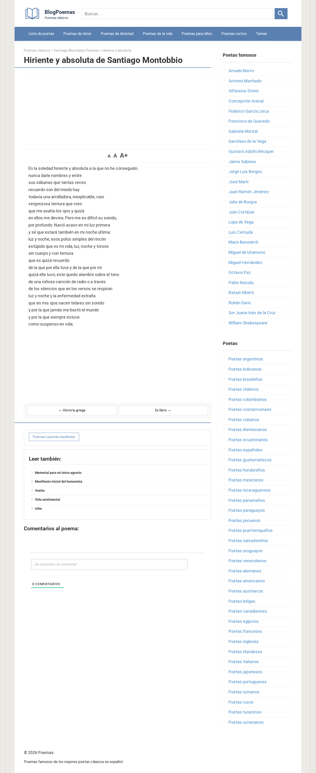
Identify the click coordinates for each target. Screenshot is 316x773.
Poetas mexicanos (246, 480)
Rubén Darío (240, 302)
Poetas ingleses (244, 641)
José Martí (238, 181)
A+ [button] (124, 155)
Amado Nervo (241, 70)
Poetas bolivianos (245, 369)
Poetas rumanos (244, 691)
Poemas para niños (197, 33)
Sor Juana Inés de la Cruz (252, 312)
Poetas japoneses (245, 671)
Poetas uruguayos (246, 550)
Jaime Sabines (242, 161)
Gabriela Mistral (243, 131)
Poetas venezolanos (247, 560)
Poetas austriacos (246, 591)
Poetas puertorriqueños (251, 530)
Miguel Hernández (245, 262)
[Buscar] (281, 13)
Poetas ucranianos (246, 722)
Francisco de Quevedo (249, 121)
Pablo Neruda (241, 282)
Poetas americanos (247, 580)
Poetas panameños (247, 500)
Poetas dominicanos (248, 429)
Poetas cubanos (244, 419)
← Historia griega (72, 410)
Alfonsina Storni (243, 90)
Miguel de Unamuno (247, 252)
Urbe (38, 508)
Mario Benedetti (243, 242)
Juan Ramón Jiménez (249, 191)
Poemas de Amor (77, 33)
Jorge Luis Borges (245, 171)
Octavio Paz (240, 272)
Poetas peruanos (244, 520)
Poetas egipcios (244, 621)
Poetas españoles (245, 449)
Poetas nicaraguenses (250, 490)
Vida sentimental (47, 499)
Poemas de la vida (157, 33)
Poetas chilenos (244, 389)
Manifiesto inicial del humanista (58, 481)
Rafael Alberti (241, 292)
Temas (261, 33)
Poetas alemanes (245, 570)
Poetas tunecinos (245, 712)
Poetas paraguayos (247, 510)
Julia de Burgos (243, 201)
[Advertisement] (117, 109)
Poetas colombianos (248, 399)
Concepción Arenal (246, 101)
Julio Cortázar (241, 212)
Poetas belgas (242, 601)
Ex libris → (163, 410)
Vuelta (40, 490)
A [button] (109, 156)
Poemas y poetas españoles (54, 437)
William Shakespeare (248, 322)
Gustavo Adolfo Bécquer (251, 151)
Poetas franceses (245, 631)
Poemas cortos (234, 33)
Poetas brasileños (245, 379)
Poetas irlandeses (245, 651)
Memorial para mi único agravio (58, 473)
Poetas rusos (241, 702)
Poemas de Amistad (117, 33)
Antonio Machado (245, 80)
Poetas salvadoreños (248, 540)
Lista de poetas (41, 33)
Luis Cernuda (241, 232)
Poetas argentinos (246, 359)
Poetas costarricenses (250, 409)
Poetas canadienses (248, 611)
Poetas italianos (244, 661)
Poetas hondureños (247, 470)
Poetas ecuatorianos (248, 439)
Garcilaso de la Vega (247, 141)
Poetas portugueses (248, 681)
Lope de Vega (241, 222)
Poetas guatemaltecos (250, 459)
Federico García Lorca (249, 111)
